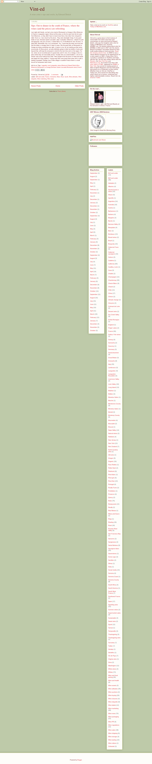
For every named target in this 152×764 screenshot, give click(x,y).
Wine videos (112, 743)
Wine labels (112, 705)
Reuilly (110, 507)
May (91, 183)
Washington (112, 665)
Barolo (110, 221)
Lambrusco (112, 367)
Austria (110, 208)
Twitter (98, 77)
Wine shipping (112, 733)
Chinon (110, 296)
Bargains (111, 218)
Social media (112, 570)
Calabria (111, 260)
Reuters (92, 61)
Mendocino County (114, 404)
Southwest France (114, 596)
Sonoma (111, 573)
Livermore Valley (113, 379)
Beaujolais (111, 227)
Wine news (50, 79)
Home (58, 86)
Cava (110, 270)
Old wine (111, 455)
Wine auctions (112, 692)
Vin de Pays (112, 656)
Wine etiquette (113, 702)
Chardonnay (112, 280)
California (111, 264)
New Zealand (112, 446)
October (92, 212)
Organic (110, 461)
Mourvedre (111, 420)
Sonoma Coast (113, 576)
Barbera (111, 214)
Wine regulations (113, 725)
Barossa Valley (113, 224)
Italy (109, 364)
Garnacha (111, 343)
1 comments (55, 74)
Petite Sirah (112, 468)
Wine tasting (112, 740)
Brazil (110, 240)
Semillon (111, 560)
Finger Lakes (112, 328)
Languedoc (112, 371)
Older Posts (79, 86)
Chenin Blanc (112, 283)
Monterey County (114, 415)
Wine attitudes (73, 77)
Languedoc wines (56, 65)
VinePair (110, 25)
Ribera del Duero (113, 514)
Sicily (110, 567)
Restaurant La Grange (44, 67)
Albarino (111, 186)
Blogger (79, 760)
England (111, 325)
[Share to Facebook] (42, 70)
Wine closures (112, 698)
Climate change (113, 300)
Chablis (110, 273)
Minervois (64, 65)
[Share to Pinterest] (44, 70)
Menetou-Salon (113, 409)
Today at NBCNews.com (98, 26)
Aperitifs (111, 198)
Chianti (110, 286)
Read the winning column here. (104, 52)
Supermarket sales (114, 613)
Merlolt (110, 412)
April (91, 186)
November (93, 193)
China (110, 293)
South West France (112, 592)
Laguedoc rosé (45, 65)
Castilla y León (113, 267)
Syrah (66, 77)
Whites (110, 672)
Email (92, 77)
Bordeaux (111, 234)
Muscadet (111, 423)
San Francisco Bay (114, 534)
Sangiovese (112, 542)
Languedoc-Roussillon (112, 375)
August (92, 176)
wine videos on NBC (96, 64)
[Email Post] (61, 74)
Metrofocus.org (95, 63)
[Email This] (36, 70)
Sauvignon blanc (113, 548)
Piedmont (111, 471)
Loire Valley (112, 384)
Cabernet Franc (113, 247)
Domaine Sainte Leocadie (58, 67)
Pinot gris (111, 478)
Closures (111, 303)
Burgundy (111, 244)
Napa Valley (112, 430)
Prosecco (111, 494)
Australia (111, 204)
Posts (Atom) (62, 91)
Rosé (62, 77)
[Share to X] (40, 70)
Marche (110, 400)
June (91, 225)
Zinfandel (111, 746)
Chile (110, 290)
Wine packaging (113, 716)
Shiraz (110, 563)
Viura (110, 662)
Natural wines (112, 433)
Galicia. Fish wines (114, 334)
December (93, 199)
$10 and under (113, 173)
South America (113, 588)
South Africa (112, 585)
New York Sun (103, 61)
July (91, 196)
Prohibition (111, 491)
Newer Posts (36, 86)
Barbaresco (112, 211)
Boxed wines (112, 237)
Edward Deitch (72, 65)
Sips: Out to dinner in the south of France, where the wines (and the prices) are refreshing (55, 27)
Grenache (53, 77)
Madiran (111, 390)
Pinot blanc (111, 474)
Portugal (111, 484)
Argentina (111, 201)
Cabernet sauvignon (111, 253)
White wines (112, 669)
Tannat (110, 628)
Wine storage (112, 736)
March (92, 235)
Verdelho (111, 652)
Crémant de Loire (114, 306)
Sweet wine (112, 621)
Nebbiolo (111, 437)
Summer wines (113, 609)
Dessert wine (112, 311)
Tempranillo (112, 631)
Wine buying (112, 695)
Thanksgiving (112, 634)
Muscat (110, 427)
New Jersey (112, 440)
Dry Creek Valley (113, 314)
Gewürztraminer (113, 352)
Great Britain (112, 357)
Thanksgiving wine (114, 638)
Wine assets (112, 685)
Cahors (110, 257)
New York (111, 443)
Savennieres (112, 553)
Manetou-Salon (113, 397)
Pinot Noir (111, 481)
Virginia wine (112, 659)
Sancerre (111, 539)
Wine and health (113, 680)
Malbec (110, 394)
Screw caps (112, 557)
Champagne (112, 277)
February (93, 189)
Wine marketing (42, 79)
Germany (111, 349)
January (92, 202)
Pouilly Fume (112, 487)
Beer (109, 231)
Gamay (110, 339)
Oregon (110, 458)
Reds (58, 77)
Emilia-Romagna (113, 319)
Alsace (110, 195)
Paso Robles (112, 464)
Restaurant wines (72, 67)
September (93, 173)
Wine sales (111, 730)
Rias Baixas (112, 510)
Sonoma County (113, 580)
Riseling (110, 522)
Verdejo (110, 649)
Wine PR (111, 722)
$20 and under (40, 77)
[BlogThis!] (38, 70)
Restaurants (112, 504)
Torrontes (111, 642)
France (47, 77)
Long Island (112, 387)
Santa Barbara (113, 545)
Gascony (111, 346)
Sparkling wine (113, 605)
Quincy (110, 497)
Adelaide (111, 183)
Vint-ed (37, 8)
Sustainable (112, 618)
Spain (110, 601)
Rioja (110, 519)
